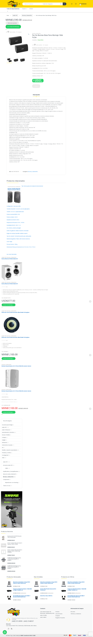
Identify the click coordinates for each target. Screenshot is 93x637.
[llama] (38, 80)
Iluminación (5, 442)
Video (4, 457)
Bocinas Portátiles (6, 435)
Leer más (90, 409)
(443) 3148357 (43, 617)
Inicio (8, 15)
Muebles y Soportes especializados (10, 450)
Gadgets (4, 440)
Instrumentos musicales (8, 445)
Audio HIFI (15, 15)
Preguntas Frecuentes (60, 617)
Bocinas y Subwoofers (27, 15)
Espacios (24, 8)
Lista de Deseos (58, 613)
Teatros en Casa (7, 485)
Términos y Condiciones (76, 613)
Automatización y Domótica (9, 432)
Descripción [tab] (36, 95)
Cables (7, 468)
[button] (29, 34)
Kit (3, 447)
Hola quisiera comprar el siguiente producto (16, 29)
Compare (46, 45)
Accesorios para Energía (8, 424)
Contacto (31, 8)
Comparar (57, 615)
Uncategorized (6, 455)
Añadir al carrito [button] (90, 301)
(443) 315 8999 (43, 615)
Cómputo (4, 437)
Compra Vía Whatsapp (14, 26)
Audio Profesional (6, 429)
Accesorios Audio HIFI (8, 465)
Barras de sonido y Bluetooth (10, 474)
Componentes (6, 479)
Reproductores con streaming (12, 482)
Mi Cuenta (73, 611)
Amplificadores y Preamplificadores (11, 471)
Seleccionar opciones (12, 23)
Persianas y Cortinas (7, 452)
